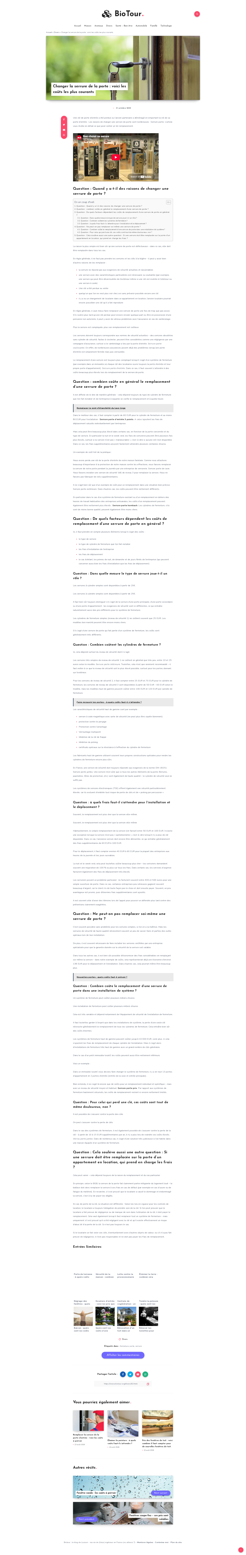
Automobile (141, 26)
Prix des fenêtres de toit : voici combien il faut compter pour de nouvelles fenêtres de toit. (157, 1444)
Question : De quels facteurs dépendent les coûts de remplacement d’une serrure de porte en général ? (123, 213)
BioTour (127, 14)
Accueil (77, 26)
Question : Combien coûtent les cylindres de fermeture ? (104, 221)
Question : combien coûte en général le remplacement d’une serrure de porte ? (112, 209)
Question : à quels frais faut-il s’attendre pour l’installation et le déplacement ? (113, 224)
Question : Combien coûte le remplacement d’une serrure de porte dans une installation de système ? (123, 229)
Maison (87, 26)
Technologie (166, 26)
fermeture (124, 1346)
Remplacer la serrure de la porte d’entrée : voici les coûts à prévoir (88, 1438)
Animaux (99, 26)
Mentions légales (145, 1542)
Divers (109, 26)
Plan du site (176, 1542)
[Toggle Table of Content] (167, 202)
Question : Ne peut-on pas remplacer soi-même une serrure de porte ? (108, 226)
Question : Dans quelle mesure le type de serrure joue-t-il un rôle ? (109, 218)
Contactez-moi (162, 1542)
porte (132, 1346)
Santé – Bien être (124, 26)
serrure (138, 1346)
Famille (153, 26)
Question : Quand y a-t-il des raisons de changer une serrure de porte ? (109, 206)
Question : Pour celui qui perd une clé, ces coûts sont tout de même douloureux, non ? (116, 232)
